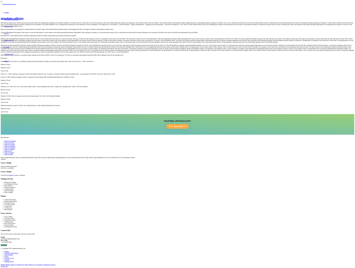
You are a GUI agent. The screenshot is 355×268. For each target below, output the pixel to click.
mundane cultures (12, 18)
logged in (11, 175)
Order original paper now (177, 126)
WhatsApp (4, 245)
